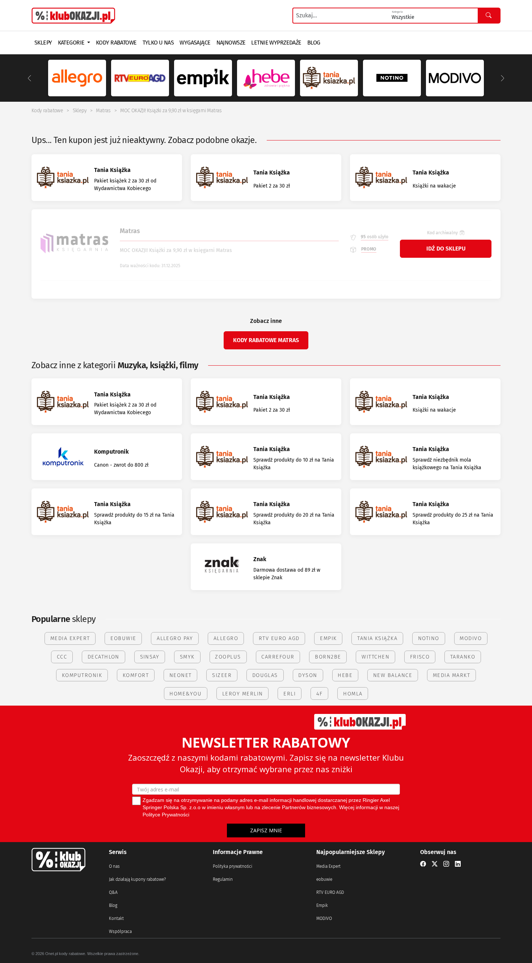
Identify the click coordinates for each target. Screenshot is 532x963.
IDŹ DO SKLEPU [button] (445, 248)
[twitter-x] (435, 864)
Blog (113, 905)
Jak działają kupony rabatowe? (137, 879)
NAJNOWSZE (231, 42)
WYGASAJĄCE (195, 42)
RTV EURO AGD (330, 892)
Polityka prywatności (232, 866)
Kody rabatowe (47, 111)
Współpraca (120, 931)
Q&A (113, 892)
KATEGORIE (72, 42)
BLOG (313, 42)
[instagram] (446, 864)
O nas (114, 866)
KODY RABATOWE (116, 42)
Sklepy (79, 111)
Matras (103, 111)
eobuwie (324, 879)
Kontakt (116, 918)
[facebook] (423, 864)
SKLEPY (43, 42)
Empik (322, 905)
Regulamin (223, 879)
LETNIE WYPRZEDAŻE (276, 42)
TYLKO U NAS (158, 42)
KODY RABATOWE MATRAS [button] (266, 340)
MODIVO (324, 918)
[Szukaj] (489, 16)
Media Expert (328, 866)
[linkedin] (458, 864)
